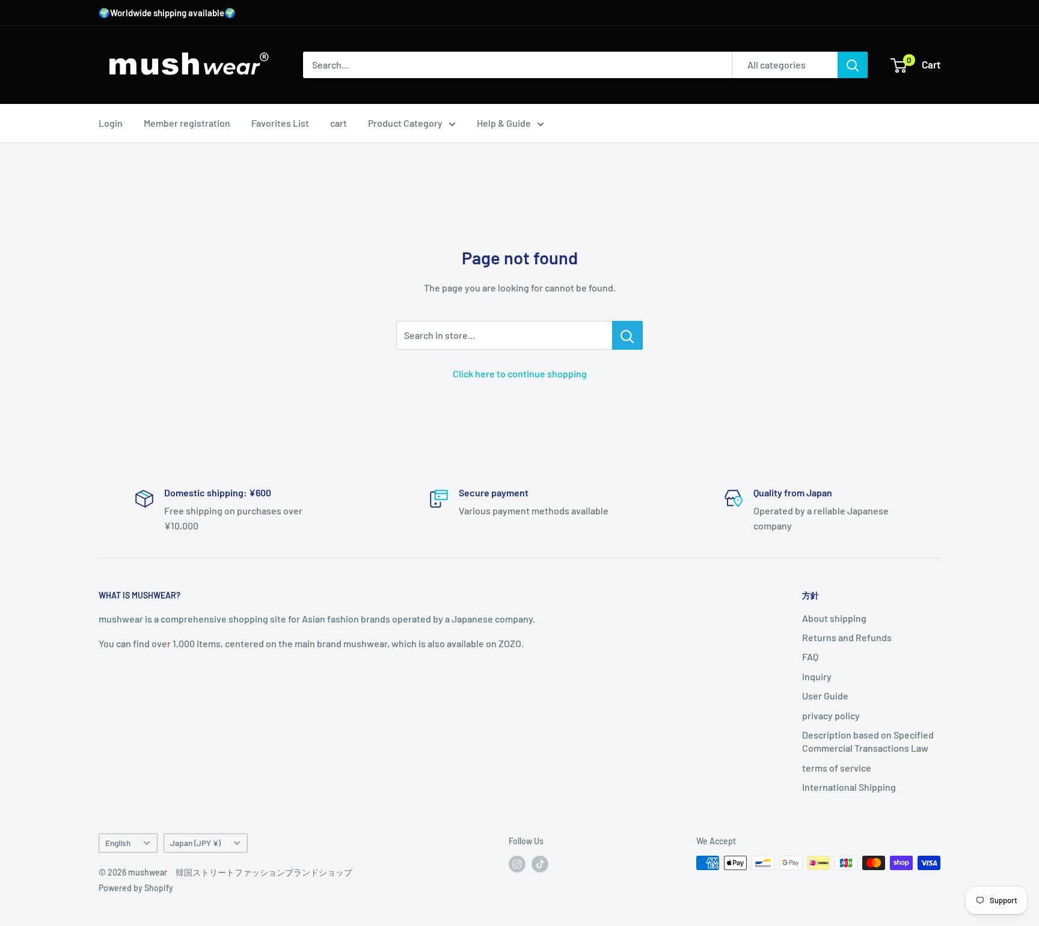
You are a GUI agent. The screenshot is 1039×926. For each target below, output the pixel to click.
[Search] (853, 65)
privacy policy (831, 715)
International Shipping (849, 787)
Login (111, 123)
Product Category (405, 123)
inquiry (817, 676)
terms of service (836, 767)
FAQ (810, 656)
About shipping (834, 618)
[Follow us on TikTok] (540, 864)
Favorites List (280, 123)
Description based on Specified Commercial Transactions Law (868, 741)
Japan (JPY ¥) (195, 843)
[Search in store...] (627, 335)
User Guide (825, 695)
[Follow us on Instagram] (517, 864)
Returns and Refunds (847, 637)
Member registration (187, 123)
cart (338, 123)
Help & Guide (504, 123)
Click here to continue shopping (520, 373)
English (117, 843)
